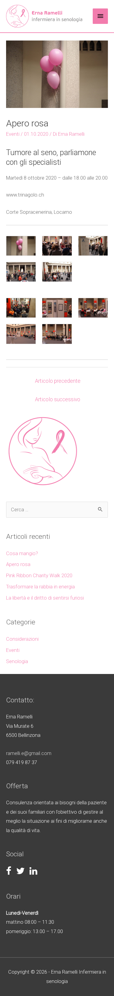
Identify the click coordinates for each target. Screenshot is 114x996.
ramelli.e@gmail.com (28, 753)
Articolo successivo (57, 399)
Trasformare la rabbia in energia (40, 587)
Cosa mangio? (22, 553)
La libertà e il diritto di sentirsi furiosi (45, 598)
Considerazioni (22, 639)
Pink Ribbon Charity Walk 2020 (39, 575)
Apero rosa (18, 564)
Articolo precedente (58, 381)
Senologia (17, 661)
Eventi (12, 134)
